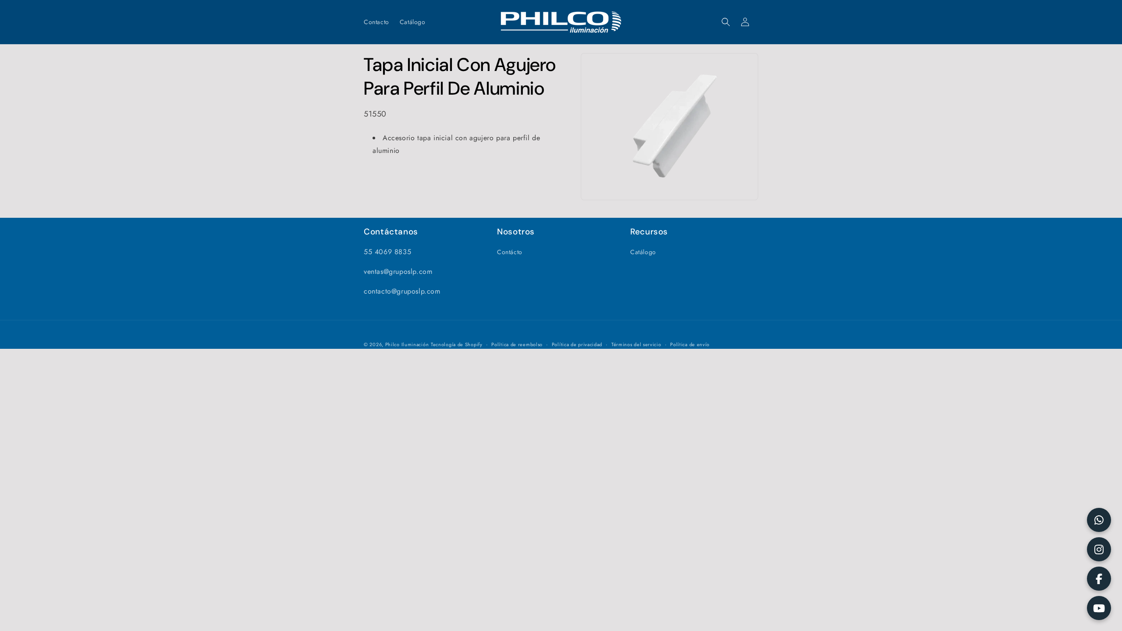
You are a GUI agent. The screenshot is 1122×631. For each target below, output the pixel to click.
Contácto (509, 252)
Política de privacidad (577, 344)
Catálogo (643, 252)
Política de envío (690, 344)
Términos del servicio (636, 344)
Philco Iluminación (407, 344)
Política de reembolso (517, 344)
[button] (725, 22)
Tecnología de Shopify (457, 344)
